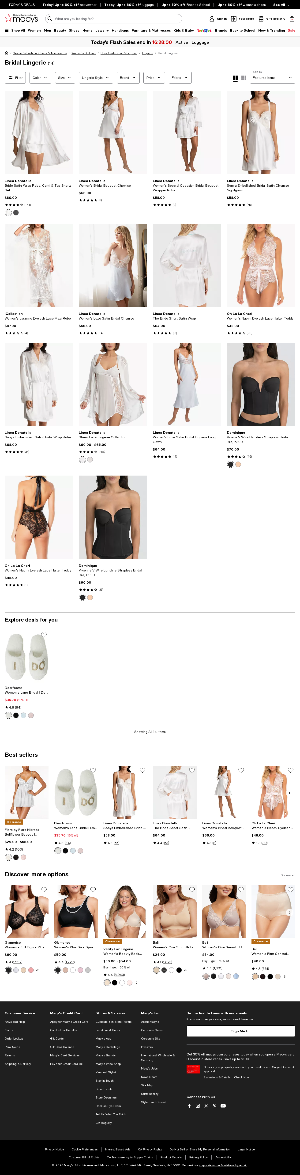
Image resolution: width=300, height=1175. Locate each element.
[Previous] (10, 133)
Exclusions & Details (217, 1077)
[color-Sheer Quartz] (129, 983)
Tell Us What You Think (111, 1114)
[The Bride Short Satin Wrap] (187, 265)
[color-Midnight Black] (114, 983)
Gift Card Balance (62, 1047)
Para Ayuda (12, 1047)
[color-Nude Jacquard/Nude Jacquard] (278, 976)
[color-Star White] (122, 983)
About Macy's (150, 1021)
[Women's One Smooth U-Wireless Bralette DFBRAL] (175, 912)
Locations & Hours (108, 1030)
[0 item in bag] (292, 18)
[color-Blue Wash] (23, 715)
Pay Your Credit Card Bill (66, 1064)
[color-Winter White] (82, 459)
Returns (10, 1055)
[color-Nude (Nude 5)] (156, 970)
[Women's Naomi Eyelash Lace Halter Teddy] (261, 265)
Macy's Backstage (108, 1047)
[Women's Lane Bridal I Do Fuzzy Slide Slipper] (27, 657)
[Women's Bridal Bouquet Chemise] (113, 132)
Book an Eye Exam (108, 1106)
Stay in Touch (105, 1080)
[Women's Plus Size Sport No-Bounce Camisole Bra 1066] (76, 912)
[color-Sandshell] (228, 976)
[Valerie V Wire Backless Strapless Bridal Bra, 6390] (261, 384)
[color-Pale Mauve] (31, 715)
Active (181, 42)
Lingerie (147, 53)
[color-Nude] (255, 976)
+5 (185, 970)
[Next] (67, 133)
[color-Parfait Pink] (80, 970)
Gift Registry (104, 1122)
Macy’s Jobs (149, 1068)
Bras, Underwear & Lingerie (119, 53)
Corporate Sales (151, 1030)
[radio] (8, 212)
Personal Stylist (106, 1072)
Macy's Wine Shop (108, 1064)
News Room (149, 1077)
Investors (147, 1047)
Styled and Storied (153, 1102)
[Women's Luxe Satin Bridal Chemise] (113, 265)
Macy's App (103, 1038)
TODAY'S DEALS (21, 5)
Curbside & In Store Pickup (113, 1021)
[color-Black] (230, 464)
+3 (283, 976)
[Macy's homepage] (7, 53)
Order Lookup (14, 1038)
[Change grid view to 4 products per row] (235, 79)
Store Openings (106, 1097)
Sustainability (149, 1093)
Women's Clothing (83, 53)
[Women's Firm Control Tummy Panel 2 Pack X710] (273, 912)
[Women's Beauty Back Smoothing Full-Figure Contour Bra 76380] (125, 912)
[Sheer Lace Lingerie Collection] (113, 384)
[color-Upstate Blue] (236, 976)
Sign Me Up (241, 1031)
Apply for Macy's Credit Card (69, 1021)
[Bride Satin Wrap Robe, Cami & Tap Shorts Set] (39, 132)
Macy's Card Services (64, 1055)
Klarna (9, 1030)
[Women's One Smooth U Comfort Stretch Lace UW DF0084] (224, 912)
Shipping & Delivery (18, 1064)
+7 (136, 982)
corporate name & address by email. (223, 1165)
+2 (37, 970)
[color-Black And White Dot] (164, 970)
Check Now (241, 1077)
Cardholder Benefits (63, 1030)
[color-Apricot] (31, 970)
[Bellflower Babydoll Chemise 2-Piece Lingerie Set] (27, 792)
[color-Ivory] (8, 857)
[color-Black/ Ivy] (16, 212)
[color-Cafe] (23, 970)
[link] (39, 197)
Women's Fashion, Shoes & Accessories (40, 53)
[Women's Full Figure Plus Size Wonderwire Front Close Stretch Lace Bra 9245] (27, 912)
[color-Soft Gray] (88, 970)
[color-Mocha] (238, 464)
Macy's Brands (106, 1055)
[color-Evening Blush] (206, 976)
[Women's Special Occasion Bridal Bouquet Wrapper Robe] (187, 132)
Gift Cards (57, 1038)
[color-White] (90, 459)
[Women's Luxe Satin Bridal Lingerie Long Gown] (187, 384)
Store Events (104, 1089)
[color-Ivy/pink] (8, 212)
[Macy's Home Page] (21, 18)
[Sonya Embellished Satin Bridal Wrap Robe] (39, 384)
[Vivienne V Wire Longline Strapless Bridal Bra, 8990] (113, 517)
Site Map (147, 1085)
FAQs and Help (15, 1021)
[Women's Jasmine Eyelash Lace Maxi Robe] (39, 265)
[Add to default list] (44, 635)
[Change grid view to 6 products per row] (243, 78)
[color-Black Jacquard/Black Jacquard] (263, 976)
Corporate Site (150, 1038)
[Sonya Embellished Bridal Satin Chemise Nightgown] (261, 132)
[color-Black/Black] (270, 976)
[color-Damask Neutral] (107, 983)
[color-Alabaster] (8, 715)
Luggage (200, 42)
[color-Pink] (23, 857)
